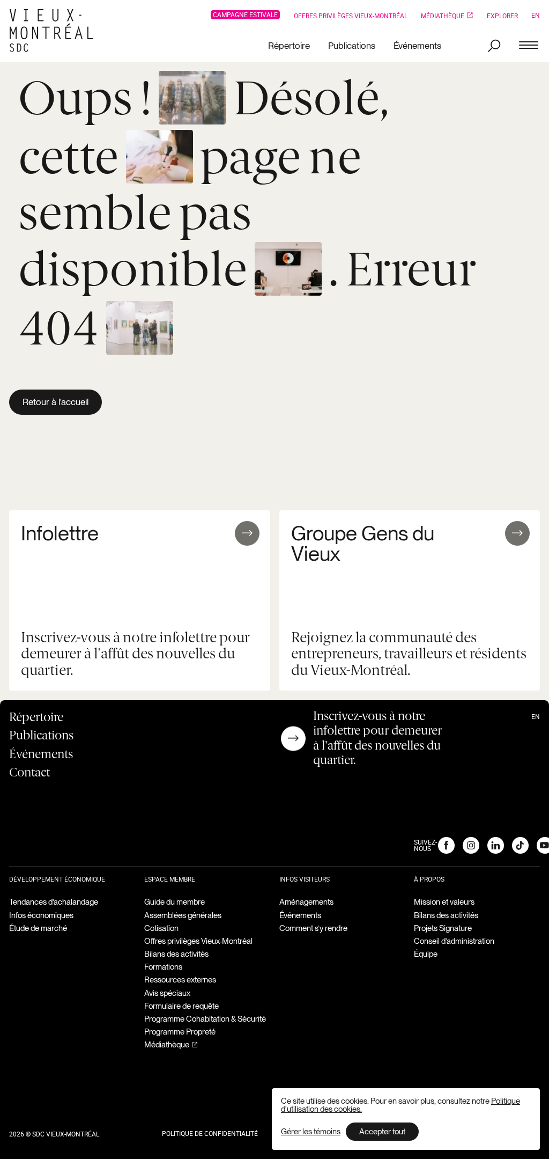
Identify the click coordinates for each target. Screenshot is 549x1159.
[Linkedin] (495, 845)
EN (535, 15)
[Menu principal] (529, 46)
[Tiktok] (520, 845)
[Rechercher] (494, 46)
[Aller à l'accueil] (55, 31)
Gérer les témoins (310, 1132)
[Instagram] (471, 845)
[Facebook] (446, 845)
